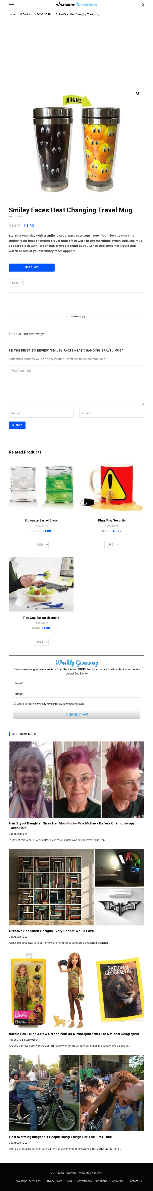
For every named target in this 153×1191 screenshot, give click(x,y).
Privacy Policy (54, 1181)
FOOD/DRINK (44, 14)
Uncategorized (18, 834)
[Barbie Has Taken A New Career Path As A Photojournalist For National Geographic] (76, 990)
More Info (32, 267)
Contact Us (135, 1181)
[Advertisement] (76, 51)
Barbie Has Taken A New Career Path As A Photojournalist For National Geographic (74, 1034)
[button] (137, 93)
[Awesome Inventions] (76, 4)
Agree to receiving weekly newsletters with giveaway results (50, 703)
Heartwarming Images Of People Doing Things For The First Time (60, 1137)
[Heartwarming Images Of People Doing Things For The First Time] (76, 1093)
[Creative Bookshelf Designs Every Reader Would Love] (76, 887)
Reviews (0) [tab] (78, 316)
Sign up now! (76, 714)
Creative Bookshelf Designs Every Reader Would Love (51, 931)
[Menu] (11, 4)
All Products (26, 14)
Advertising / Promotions (92, 1181)
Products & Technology (24, 1040)
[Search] (142, 4)
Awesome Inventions (28, 1181)
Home (12, 14)
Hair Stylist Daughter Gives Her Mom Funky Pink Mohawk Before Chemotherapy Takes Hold (72, 825)
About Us (117, 1181)
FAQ (69, 1181)
